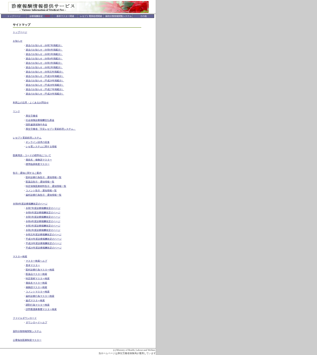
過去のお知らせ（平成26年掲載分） (45, 93)
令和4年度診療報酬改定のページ (43, 221)
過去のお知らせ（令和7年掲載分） (44, 45)
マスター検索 (20, 256)
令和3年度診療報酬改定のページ (43, 225)
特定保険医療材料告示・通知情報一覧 (46, 186)
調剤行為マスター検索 (38, 305)
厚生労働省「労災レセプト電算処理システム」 (51, 129)
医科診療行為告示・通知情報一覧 (43, 177)
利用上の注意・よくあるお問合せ (31, 102)
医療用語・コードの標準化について (32, 155)
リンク (16, 111)
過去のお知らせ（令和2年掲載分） (44, 67)
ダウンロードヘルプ (36, 322)
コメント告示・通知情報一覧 (41, 190)
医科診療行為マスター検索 (40, 269)
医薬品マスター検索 (36, 274)
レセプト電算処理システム (27, 137)
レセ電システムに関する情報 (41, 146)
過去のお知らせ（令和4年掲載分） (44, 58)
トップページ (20, 32)
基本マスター (33, 265)
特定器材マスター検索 (38, 278)
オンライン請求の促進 (38, 142)
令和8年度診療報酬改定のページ (30, 203)
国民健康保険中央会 (36, 124)
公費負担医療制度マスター (27, 340)
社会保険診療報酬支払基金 (40, 120)
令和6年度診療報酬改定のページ (43, 212)
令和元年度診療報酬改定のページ (43, 234)
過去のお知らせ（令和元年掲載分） (45, 71)
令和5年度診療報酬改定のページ (43, 217)
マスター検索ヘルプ (36, 261)
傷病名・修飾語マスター (39, 159)
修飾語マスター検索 (36, 287)
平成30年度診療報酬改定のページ (44, 239)
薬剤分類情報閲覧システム (27, 331)
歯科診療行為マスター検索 (40, 296)
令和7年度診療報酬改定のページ (43, 208)
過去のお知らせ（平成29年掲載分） (45, 80)
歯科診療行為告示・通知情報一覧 (43, 195)
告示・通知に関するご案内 (27, 173)
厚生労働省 (32, 115)
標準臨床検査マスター (38, 164)
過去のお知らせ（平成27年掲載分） (45, 89)
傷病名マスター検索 (36, 283)
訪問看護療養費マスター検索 (41, 309)
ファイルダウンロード (25, 318)
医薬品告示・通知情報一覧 (40, 181)
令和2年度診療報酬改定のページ (43, 230)
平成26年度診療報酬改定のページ (44, 247)
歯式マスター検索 (35, 300)
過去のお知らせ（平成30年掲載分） (45, 76)
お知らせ (17, 41)
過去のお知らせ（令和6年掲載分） (44, 49)
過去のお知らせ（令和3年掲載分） (44, 63)
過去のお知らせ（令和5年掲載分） (44, 54)
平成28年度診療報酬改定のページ (44, 243)
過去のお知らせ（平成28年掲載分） (45, 85)
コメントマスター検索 (38, 291)
